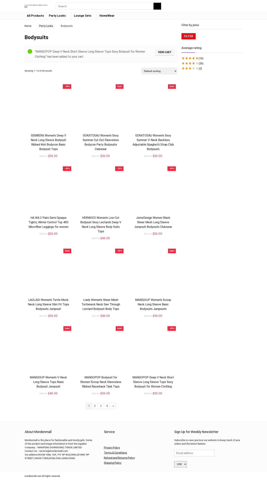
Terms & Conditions (115, 452)
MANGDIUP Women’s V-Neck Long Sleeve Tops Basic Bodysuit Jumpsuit (48, 382)
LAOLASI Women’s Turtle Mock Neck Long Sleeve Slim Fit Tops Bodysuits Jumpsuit (48, 304)
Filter (188, 36)
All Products (35, 15)
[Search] (157, 6)
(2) (200, 68)
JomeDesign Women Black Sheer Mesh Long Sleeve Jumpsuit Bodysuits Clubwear (153, 222)
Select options (101, 160)
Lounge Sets (82, 15)
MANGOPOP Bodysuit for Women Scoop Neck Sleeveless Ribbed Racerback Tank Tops (100, 382)
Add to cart (48, 159)
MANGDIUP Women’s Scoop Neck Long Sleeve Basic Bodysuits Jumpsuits (153, 304)
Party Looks (57, 15)
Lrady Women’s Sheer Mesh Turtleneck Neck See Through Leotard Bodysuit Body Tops (101, 304)
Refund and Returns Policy (119, 457)
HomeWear (107, 15)
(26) (201, 63)
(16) (201, 58)
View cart (164, 52)
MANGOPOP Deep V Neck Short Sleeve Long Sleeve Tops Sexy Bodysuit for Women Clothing (153, 382)
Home (28, 25)
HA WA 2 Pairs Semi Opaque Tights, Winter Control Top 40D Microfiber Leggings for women (48, 222)
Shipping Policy (112, 462)
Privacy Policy (112, 447)
